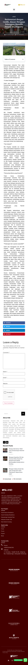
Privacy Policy (5, 652)
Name (5, 371)
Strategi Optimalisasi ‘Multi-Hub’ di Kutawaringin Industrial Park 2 (16, 450)
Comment (6, 352)
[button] (14, 9)
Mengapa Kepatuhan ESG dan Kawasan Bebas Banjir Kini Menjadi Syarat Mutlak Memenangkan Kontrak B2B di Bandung (16, 461)
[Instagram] (4, 442)
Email (5, 377)
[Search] (23, 414)
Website (5, 383)
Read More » (11, 454)
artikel (14, 16)
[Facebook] (8, 660)
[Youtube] (7, 442)
